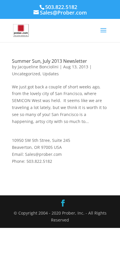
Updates (51, 73)
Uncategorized (26, 73)
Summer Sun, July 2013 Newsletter (49, 61)
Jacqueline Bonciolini (38, 66)
